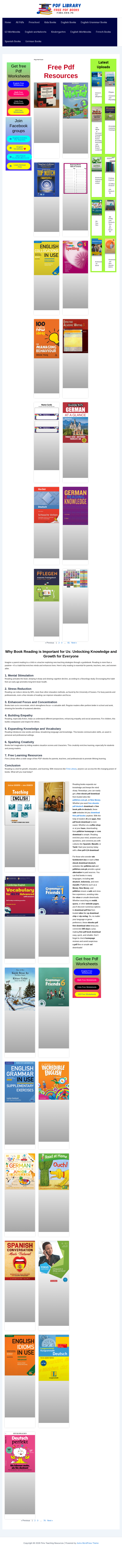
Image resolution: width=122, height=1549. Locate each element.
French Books (103, 32)
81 (69, 643)
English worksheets (35, 32)
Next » (74, 643)
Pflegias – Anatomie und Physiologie (112, 95)
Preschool (34, 22)
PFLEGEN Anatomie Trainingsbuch (113, 128)
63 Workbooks (12, 32)
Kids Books (50, 22)
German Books (33, 41)
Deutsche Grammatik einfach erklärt (99, 180)
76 (44, 1521)
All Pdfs (20, 22)
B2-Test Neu (96, 223)
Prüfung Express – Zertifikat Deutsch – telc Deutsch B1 (112, 185)
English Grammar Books (94, 22)
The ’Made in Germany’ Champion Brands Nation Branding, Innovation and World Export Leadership (99, 139)
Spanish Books (13, 41)
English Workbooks (80, 32)
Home (8, 22)
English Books (68, 22)
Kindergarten (58, 32)
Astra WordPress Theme (88, 1543)
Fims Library (71, 769)
